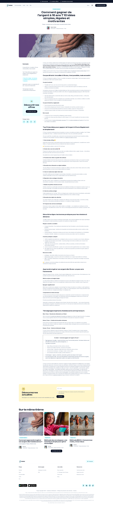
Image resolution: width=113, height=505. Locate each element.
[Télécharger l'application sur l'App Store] (32, 485)
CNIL (45, 258)
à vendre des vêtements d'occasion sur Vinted (60, 316)
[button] (90, 461)
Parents (20, 470)
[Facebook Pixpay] (83, 485)
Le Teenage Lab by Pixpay (62, 472)
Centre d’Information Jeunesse (59, 120)
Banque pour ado (80, 474)
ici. (64, 502)
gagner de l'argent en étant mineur (79, 70)
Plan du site (59, 474)
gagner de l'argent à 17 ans (59, 375)
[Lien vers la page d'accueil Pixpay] (22, 461)
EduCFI (58, 297)
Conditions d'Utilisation (51, 490)
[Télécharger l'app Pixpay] (92, 5)
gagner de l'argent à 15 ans (71, 137)
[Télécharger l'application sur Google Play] (23, 485)
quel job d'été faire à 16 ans (75, 91)
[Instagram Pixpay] (90, 485)
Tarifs (24, 5)
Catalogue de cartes (42, 470)
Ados (88, 5)
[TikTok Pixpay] (93, 485)
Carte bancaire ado (80, 470)
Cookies (75, 490)
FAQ (30, 5)
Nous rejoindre (60, 470)
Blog (58, 476)
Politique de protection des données (64, 490)
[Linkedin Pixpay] (86, 485)
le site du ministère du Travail (76, 120)
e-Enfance (46, 255)
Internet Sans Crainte (48, 256)
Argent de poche (80, 472)
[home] (9, 5)
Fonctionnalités (18, 5)
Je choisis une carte (101, 5)
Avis (27, 5)
